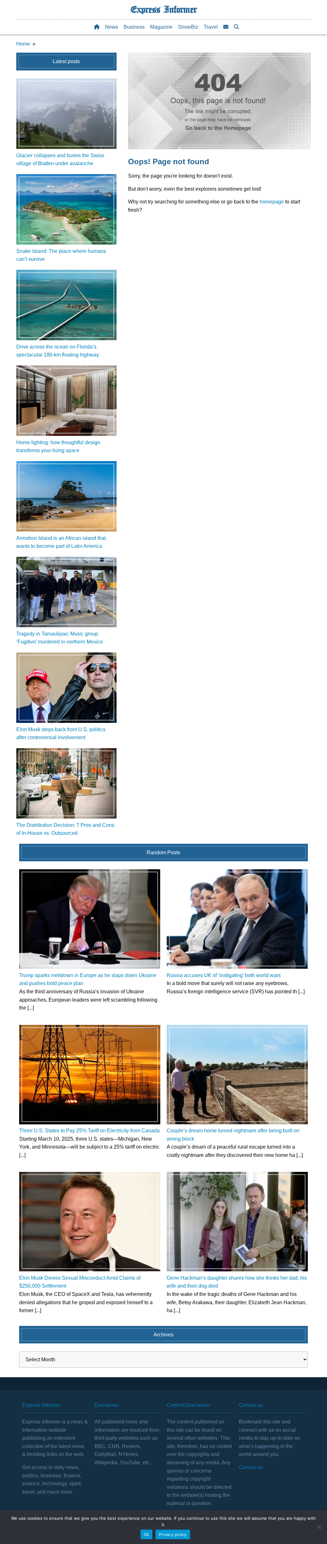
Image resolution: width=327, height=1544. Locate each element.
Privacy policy (173, 1534)
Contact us (251, 1467)
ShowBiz (188, 27)
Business (134, 27)
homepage (272, 201)
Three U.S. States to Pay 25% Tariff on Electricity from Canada (89, 1130)
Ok (146, 1534)
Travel (211, 27)
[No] (319, 1527)
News (111, 27)
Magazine (161, 27)
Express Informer (164, 9)
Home (23, 44)
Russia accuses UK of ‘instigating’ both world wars (224, 975)
